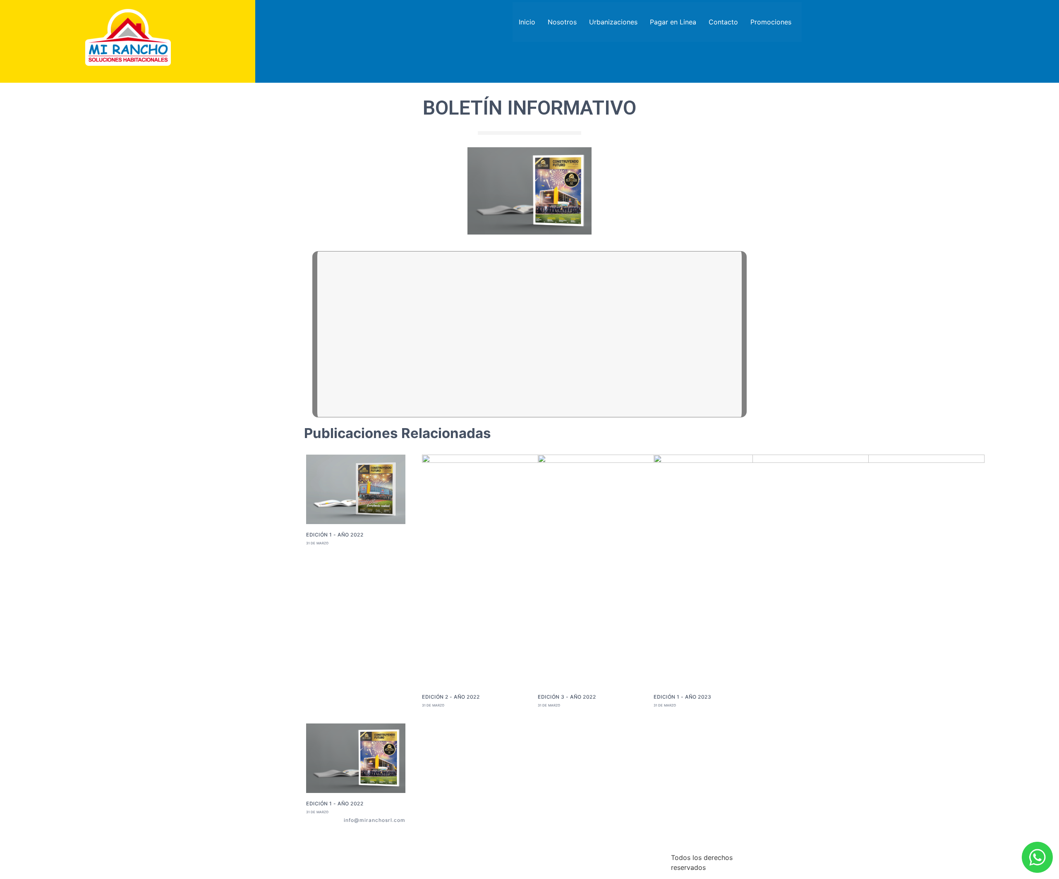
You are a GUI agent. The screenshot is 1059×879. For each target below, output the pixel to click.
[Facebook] (362, 830)
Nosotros (562, 22)
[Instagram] (402, 830)
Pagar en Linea (673, 22)
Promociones (770, 22)
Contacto (723, 22)
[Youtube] (382, 830)
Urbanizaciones (613, 22)
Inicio (527, 22)
